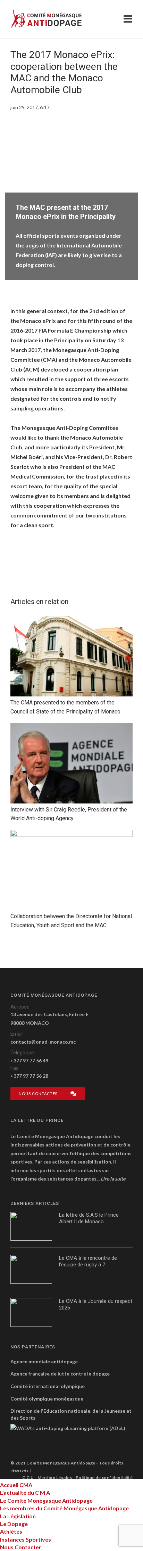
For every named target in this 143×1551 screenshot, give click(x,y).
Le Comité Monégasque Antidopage (46, 1500)
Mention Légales (54, 1477)
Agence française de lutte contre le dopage (60, 1374)
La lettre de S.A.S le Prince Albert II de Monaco (89, 1218)
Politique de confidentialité (104, 1477)
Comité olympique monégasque (46, 1399)
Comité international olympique (47, 1386)
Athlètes (11, 1531)
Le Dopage (14, 1523)
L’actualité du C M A (25, 1492)
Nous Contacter (20, 1547)
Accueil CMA (16, 1484)
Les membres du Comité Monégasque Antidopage (64, 1508)
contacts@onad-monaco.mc (43, 1042)
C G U (28, 1477)
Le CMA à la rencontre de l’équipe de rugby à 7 (88, 1261)
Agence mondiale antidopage (44, 1361)
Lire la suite (113, 1179)
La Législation (18, 1516)
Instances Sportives (25, 1539)
